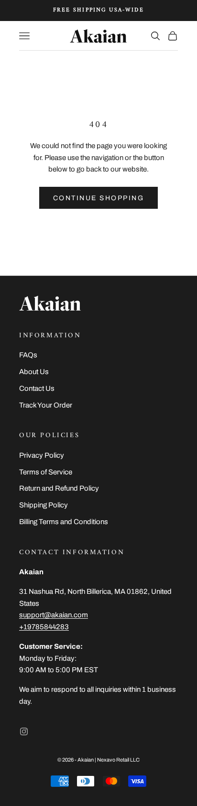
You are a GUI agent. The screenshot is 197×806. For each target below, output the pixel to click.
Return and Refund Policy (59, 488)
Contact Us (37, 388)
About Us (34, 372)
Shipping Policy (43, 505)
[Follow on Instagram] (24, 731)
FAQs (28, 355)
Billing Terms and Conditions (63, 522)
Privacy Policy (41, 455)
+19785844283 (44, 627)
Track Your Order (45, 405)
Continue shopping (98, 198)
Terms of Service (45, 472)
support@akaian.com (53, 615)
